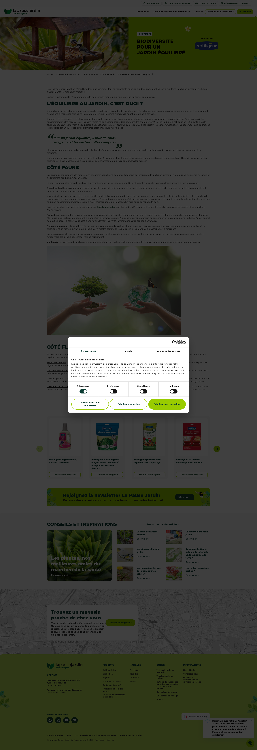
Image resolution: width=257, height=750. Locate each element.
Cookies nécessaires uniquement (90, 404)
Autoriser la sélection (129, 404)
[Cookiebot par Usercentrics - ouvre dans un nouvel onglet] (174, 342)
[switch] (113, 391)
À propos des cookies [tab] (168, 350)
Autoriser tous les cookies (167, 404)
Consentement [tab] (88, 350)
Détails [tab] (128, 350)
